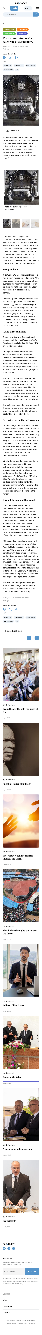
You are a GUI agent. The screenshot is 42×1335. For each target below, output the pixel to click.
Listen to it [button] (14, 131)
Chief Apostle (18, 65)
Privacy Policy (11, 1324)
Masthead (32, 1324)
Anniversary (7, 65)
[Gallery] (21, 186)
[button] (9, 705)
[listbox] (28, 8)
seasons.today (9, 33)
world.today (22, 33)
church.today (23, 29)
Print (4, 49)
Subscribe (32, 1271)
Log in (14, 8)
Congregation (30, 65)
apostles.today (9, 29)
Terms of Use (22, 1324)
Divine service (8, 69)
